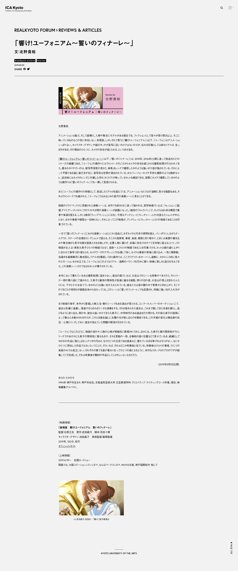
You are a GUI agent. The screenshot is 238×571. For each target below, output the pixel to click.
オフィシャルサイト (67, 446)
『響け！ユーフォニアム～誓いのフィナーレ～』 (80, 159)
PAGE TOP (231, 549)
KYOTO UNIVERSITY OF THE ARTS (119, 553)
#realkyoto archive (25, 60)
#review (41, 60)
